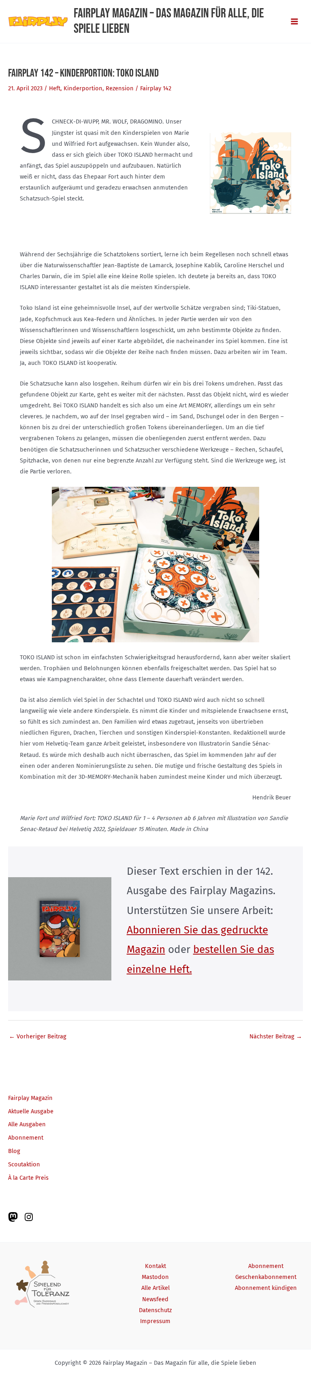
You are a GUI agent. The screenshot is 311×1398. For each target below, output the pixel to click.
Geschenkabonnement (265, 1277)
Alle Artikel (155, 1287)
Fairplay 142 (155, 88)
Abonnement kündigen (266, 1287)
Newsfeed (155, 1299)
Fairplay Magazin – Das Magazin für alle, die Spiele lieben (169, 21)
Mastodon (155, 1277)
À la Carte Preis (28, 1177)
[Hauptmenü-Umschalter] (294, 21)
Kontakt (155, 1266)
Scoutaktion (24, 1164)
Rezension (120, 88)
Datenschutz (155, 1310)
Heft (54, 88)
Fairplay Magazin (30, 1098)
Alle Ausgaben (27, 1124)
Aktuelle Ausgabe (30, 1111)
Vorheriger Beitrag (37, 1036)
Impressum (155, 1321)
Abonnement (25, 1137)
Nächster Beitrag (275, 1036)
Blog (14, 1151)
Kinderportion (83, 88)
